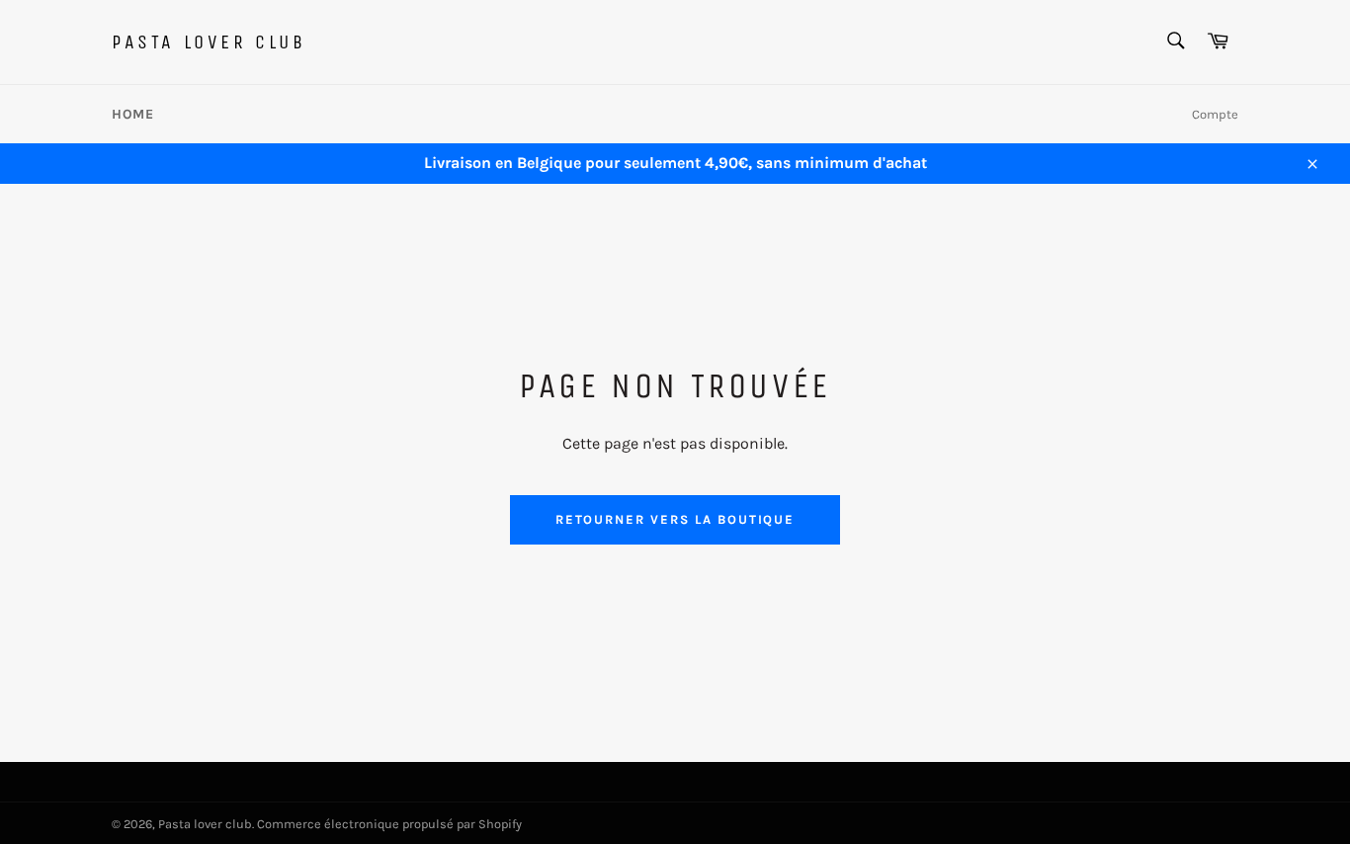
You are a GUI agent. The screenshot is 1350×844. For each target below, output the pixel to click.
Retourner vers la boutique (675, 519)
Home (132, 114)
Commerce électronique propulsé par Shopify (389, 823)
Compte (1215, 114)
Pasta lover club (209, 42)
